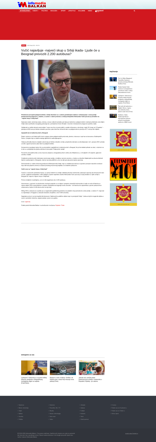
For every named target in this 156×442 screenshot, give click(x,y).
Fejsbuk (57, 205)
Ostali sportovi (85, 419)
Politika (21, 419)
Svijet (20, 410)
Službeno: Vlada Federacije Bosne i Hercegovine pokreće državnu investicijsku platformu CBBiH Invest (124, 118)
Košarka (83, 413)
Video (51, 419)
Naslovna (21, 405)
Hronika (21, 416)
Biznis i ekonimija (23, 408)
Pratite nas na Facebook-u (119, 408)
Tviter (62, 205)
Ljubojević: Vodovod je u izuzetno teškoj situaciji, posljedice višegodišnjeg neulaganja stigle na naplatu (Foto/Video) (125, 99)
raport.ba (27, 201)
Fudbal (82, 410)
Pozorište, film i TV (55, 408)
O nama (113, 405)
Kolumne (52, 405)
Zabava (83, 408)
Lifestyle (83, 405)
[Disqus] (63, 278)
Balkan (21, 413)
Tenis (82, 416)
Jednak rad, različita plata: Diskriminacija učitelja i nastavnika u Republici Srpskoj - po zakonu (90, 379)
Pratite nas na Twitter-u (118, 410)
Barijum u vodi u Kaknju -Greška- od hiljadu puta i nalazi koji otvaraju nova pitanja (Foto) (62, 379)
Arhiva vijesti (115, 413)
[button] (35, 10)
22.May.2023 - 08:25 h (34, 45)
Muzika (52, 410)
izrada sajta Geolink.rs (131, 433)
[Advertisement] (78, 26)
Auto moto (53, 416)
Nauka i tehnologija (55, 413)
